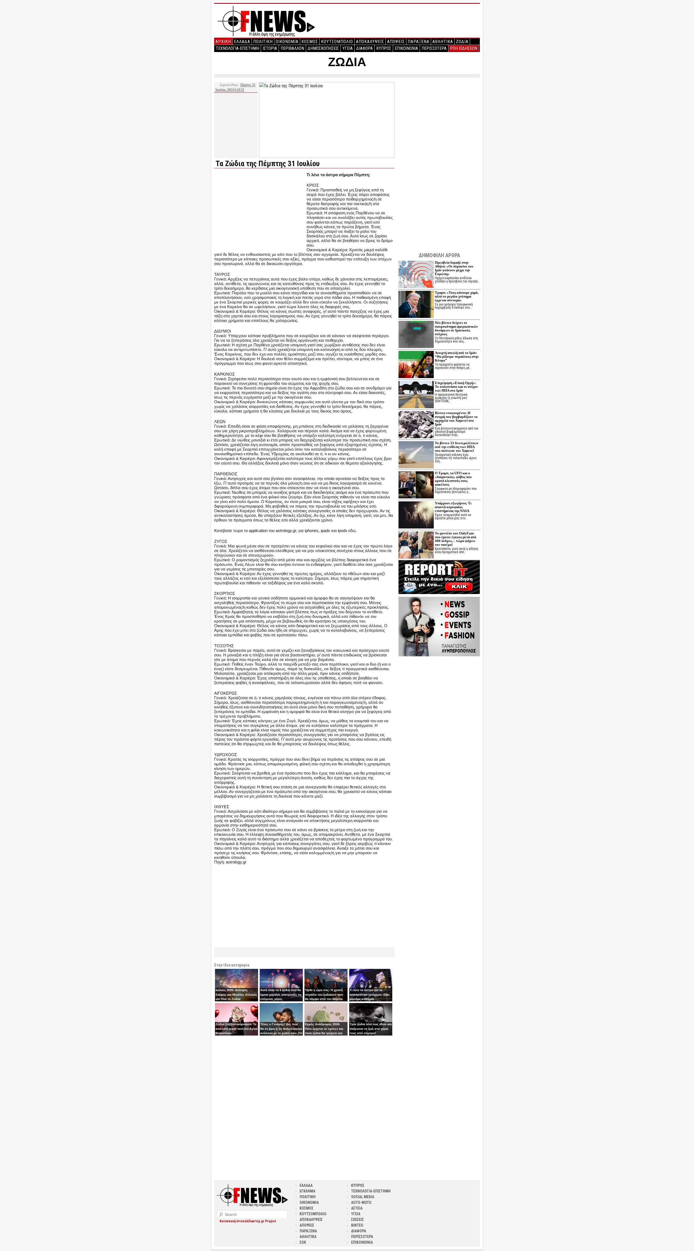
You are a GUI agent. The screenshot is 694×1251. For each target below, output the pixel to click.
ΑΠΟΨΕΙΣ (396, 41)
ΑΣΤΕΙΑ (356, 1208)
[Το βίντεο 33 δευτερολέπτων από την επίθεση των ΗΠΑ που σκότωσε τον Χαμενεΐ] (416, 455)
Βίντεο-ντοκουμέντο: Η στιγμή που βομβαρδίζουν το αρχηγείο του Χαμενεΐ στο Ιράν (456, 418)
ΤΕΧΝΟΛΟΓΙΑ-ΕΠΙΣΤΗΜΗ (237, 48)
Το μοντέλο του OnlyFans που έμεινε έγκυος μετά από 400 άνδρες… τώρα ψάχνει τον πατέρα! (455, 539)
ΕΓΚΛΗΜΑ (307, 1191)
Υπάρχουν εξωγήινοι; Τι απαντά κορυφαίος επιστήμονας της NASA (453, 507)
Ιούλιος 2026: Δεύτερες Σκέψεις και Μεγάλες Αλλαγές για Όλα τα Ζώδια (236, 994)
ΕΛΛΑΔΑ (242, 41)
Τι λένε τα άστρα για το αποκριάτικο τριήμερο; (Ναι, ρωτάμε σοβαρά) (370, 994)
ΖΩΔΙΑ (462, 41)
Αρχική (223, 41)
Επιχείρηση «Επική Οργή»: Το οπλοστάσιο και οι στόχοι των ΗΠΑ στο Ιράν (456, 386)
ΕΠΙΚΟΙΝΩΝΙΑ (406, 48)
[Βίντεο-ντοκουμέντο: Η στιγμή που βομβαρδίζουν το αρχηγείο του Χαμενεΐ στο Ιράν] (416, 425)
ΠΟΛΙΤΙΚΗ (263, 41)
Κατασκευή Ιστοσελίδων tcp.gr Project (248, 1221)
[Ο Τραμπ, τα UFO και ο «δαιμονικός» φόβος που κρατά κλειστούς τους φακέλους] (416, 485)
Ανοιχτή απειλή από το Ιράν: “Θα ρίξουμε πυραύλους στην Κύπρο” (457, 356)
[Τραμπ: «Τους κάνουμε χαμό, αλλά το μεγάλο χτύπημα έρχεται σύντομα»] (416, 305)
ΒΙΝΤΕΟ (357, 1225)
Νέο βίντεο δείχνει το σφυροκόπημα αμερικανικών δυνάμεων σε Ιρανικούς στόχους (456, 328)
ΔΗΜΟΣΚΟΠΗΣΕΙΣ (323, 48)
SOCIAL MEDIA (362, 1197)
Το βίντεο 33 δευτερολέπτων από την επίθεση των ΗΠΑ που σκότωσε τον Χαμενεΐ (456, 447)
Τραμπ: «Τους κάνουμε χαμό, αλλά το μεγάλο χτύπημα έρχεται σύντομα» (456, 296)
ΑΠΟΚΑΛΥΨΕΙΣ (370, 41)
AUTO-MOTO (361, 1202)
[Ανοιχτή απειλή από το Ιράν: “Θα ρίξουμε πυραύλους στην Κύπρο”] (416, 365)
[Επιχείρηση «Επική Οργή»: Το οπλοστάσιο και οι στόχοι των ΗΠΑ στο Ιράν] (416, 395)
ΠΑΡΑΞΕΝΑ (418, 41)
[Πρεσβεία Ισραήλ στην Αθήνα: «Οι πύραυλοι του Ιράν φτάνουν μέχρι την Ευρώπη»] (416, 275)
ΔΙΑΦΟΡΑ (364, 48)
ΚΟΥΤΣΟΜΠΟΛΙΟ (337, 41)
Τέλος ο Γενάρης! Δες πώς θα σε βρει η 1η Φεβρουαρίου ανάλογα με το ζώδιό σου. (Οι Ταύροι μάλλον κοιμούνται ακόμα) (281, 1033)
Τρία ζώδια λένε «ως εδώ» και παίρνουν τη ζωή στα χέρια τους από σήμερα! (371, 1029)
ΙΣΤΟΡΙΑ (270, 48)
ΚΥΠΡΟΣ (383, 48)
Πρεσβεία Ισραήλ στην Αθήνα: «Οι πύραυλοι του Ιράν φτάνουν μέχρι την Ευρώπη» (454, 268)
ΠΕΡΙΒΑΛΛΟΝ (292, 48)
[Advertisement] (259, 210)
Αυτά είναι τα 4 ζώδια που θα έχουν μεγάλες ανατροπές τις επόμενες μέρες (281, 994)
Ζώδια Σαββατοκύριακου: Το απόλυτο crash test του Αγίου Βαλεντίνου (237, 1029)
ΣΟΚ (303, 1242)
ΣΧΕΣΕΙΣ (357, 1219)
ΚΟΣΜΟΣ (309, 41)
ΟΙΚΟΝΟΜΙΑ (287, 41)
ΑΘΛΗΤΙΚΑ (442, 41)
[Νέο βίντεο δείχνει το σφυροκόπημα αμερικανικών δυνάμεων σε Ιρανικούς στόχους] (416, 335)
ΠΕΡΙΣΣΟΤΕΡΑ (434, 48)
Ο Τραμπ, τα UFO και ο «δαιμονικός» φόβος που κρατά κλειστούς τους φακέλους (453, 478)
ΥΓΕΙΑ (347, 48)
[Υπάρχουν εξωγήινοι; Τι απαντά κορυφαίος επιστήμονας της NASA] (416, 515)
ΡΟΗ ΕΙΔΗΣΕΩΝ (463, 48)
